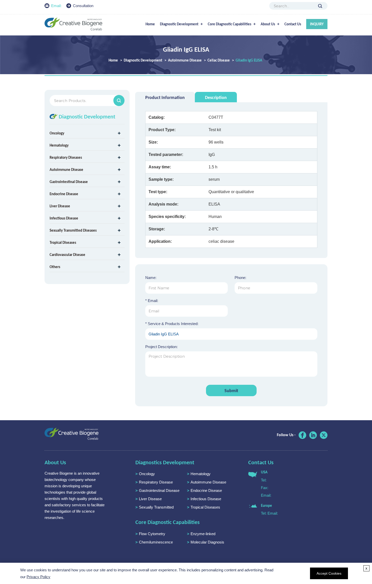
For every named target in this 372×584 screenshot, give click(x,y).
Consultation (83, 6)
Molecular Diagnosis (207, 542)
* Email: (151, 300)
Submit (231, 390)
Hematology (59, 145)
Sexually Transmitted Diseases (73, 230)
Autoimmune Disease (185, 60)
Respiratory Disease (156, 482)
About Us (268, 24)
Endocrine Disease (64, 194)
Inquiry (317, 24)
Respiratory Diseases (66, 157)
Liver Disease (60, 206)
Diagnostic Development (179, 24)
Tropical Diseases (63, 242)
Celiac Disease (219, 60)
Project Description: (161, 347)
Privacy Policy (38, 577)
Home (150, 24)
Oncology (57, 133)
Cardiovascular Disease (67, 254)
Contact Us (292, 24)
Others (55, 267)
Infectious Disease (64, 218)
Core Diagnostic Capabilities (229, 24)
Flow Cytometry (152, 534)
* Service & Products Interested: (171, 323)
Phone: (240, 277)
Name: (150, 277)
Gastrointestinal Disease (69, 181)
